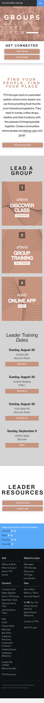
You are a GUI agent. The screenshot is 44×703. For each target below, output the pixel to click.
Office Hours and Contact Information (20, 527)
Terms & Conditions (19, 688)
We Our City (31, 602)
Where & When (9, 564)
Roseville (22, 418)
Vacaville (22, 391)
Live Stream (29, 578)
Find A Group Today (22, 145)
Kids (4, 619)
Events (5, 574)
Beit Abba (6, 633)
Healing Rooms (9, 649)
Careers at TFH (31, 621)
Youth (4, 622)
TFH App (28, 574)
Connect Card (8, 589)
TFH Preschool (9, 674)
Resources (29, 571)
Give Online (29, 589)
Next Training (22, 263)
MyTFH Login (30, 627)
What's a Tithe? (31, 593)
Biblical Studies (9, 668)
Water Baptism (9, 593)
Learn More (22, 215)
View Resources (22, 503)
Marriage (6, 629)
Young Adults (8, 626)
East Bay (22, 364)
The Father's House (12, 3)
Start (22, 306)
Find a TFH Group (10, 596)
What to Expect (9, 567)
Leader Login (22, 508)
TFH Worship (30, 567)
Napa (22, 445)
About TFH (7, 571)
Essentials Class (9, 599)
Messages (29, 564)
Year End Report (32, 596)
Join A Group (22, 51)
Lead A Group (22, 57)
